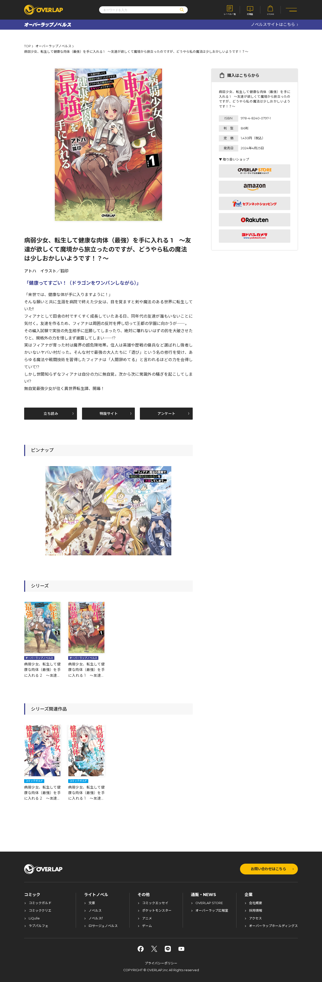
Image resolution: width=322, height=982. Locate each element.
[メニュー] (291, 10)
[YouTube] (181, 949)
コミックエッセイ (155, 903)
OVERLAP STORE (209, 903)
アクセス (255, 918)
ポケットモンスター (157, 910)
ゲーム (147, 926)
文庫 (92, 903)
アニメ (147, 918)
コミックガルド (40, 903)
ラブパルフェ (38, 926)
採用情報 (255, 910)
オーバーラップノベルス (53, 46)
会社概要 (255, 903)
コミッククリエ (40, 910)
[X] (154, 949)
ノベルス (95, 910)
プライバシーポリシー (161, 963)
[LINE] (168, 949)
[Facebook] (141, 949)
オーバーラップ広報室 (211, 910)
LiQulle (34, 918)
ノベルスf (96, 918)
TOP (27, 46)
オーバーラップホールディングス (273, 926)
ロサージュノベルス (103, 926)
